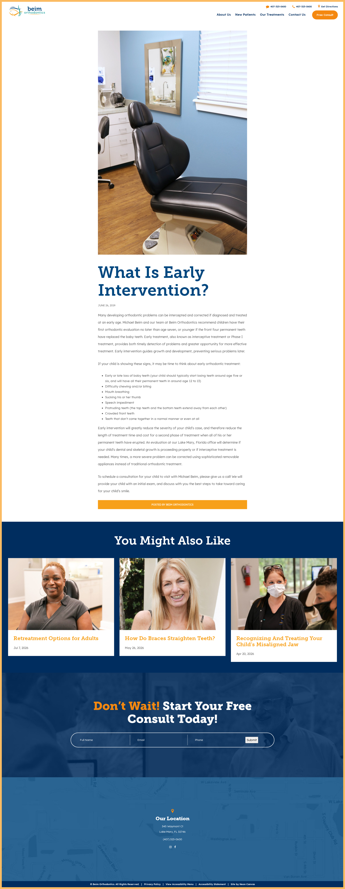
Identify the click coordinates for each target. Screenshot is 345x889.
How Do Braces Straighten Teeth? (170, 638)
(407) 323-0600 (172, 839)
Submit (252, 740)
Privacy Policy (152, 884)
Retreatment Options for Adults (55, 638)
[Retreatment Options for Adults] (61, 594)
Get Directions (329, 6)
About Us (224, 14)
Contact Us (297, 14)
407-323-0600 (278, 6)
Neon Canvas (247, 884)
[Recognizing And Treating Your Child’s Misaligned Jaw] (284, 594)
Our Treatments (272, 14)
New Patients (245, 14)
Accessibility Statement (212, 884)
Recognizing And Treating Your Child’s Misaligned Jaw (279, 641)
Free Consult (325, 15)
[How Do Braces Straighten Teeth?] (172, 594)
